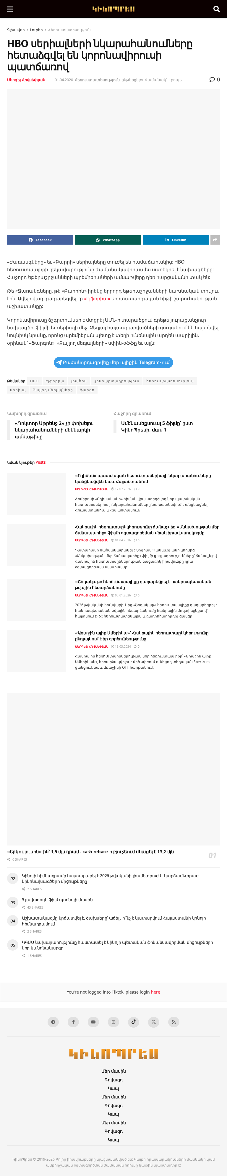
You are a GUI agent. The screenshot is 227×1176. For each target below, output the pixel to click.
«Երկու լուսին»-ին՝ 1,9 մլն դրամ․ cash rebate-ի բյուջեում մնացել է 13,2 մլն (90, 855)
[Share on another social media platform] (215, 240)
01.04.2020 (64, 79)
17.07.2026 (122, 489)
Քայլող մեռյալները (53, 389)
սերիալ (18, 389)
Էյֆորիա (55, 381)
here (155, 995)
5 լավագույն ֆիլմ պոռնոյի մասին (57, 903)
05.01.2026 (122, 595)
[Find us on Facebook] (73, 1025)
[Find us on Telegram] (53, 1025)
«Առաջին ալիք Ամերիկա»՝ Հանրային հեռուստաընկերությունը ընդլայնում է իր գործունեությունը (142, 635)
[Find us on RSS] (173, 1025)
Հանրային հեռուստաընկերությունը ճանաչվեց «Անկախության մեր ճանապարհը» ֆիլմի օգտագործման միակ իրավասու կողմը (147, 529)
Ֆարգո (87, 389)
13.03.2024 (122, 646)
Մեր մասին (113, 1074)
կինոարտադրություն (117, 381)
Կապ (113, 1092)
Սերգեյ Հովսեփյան (26, 79)
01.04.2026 (122, 540)
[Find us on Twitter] (153, 1026)
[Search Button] (216, 9)
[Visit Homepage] (113, 9)
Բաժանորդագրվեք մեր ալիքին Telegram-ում (116, 362)
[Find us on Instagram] (113, 1025)
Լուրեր (36, 29)
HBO (34, 381)
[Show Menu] (10, 9)
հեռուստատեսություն (170, 381)
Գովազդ (114, 1083)
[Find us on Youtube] (93, 1025)
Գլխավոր (16, 29)
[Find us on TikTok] (133, 1026)
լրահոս (79, 381)
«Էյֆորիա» (97, 298)
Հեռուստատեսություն (69, 29)
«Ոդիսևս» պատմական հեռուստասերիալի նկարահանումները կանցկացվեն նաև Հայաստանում (143, 478)
